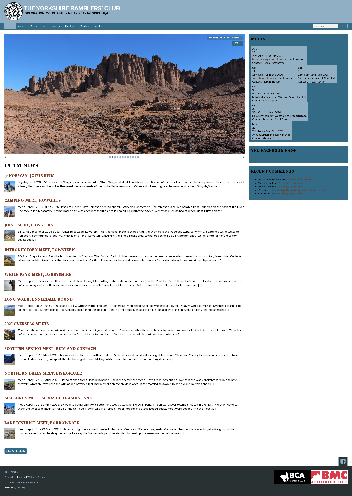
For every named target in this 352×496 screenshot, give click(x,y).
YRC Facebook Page (273, 150)
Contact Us (10, 477)
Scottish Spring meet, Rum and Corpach (50, 349)
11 (135, 157)
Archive (99, 26)
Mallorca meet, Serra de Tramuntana (48, 398)
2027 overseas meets (26, 324)
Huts (44, 26)
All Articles (15, 451)
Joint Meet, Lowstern (29, 225)
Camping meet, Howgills (32, 200)
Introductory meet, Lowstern (39, 250)
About (21, 26)
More (237, 43)
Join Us (56, 26)
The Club (70, 26)
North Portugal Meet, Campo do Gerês (305, 190)
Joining (22, 477)
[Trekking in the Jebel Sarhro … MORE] (124, 153)
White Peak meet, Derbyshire (37, 275)
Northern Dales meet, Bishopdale (43, 373)
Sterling (20, 487)
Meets (33, 26)
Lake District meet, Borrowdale (41, 423)
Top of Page (11, 471)
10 (133, 157)
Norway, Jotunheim (32, 176)
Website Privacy (36, 477)
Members (85, 26)
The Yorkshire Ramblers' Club (23, 482)
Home (10, 26)
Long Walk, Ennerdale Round (38, 299)
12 (138, 157)
